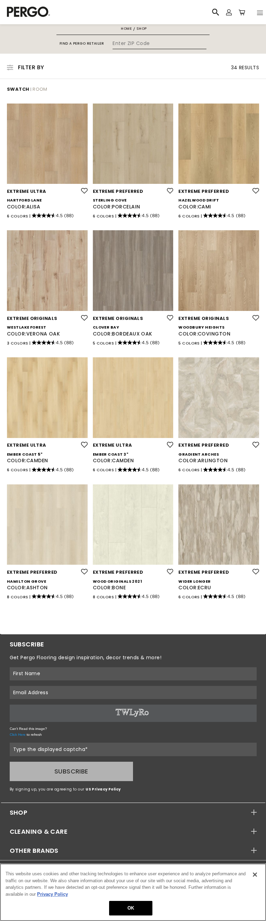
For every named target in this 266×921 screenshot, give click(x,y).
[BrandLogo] (71, 12)
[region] (133, 892)
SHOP (19, 812)
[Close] (255, 874)
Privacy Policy (52, 894)
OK (130, 908)
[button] (133, 812)
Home (126, 28)
